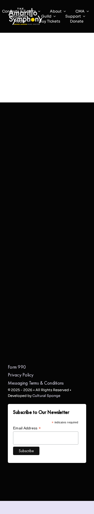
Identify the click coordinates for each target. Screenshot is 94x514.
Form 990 (17, 367)
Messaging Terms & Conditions (36, 383)
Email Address (27, 428)
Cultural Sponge (46, 395)
